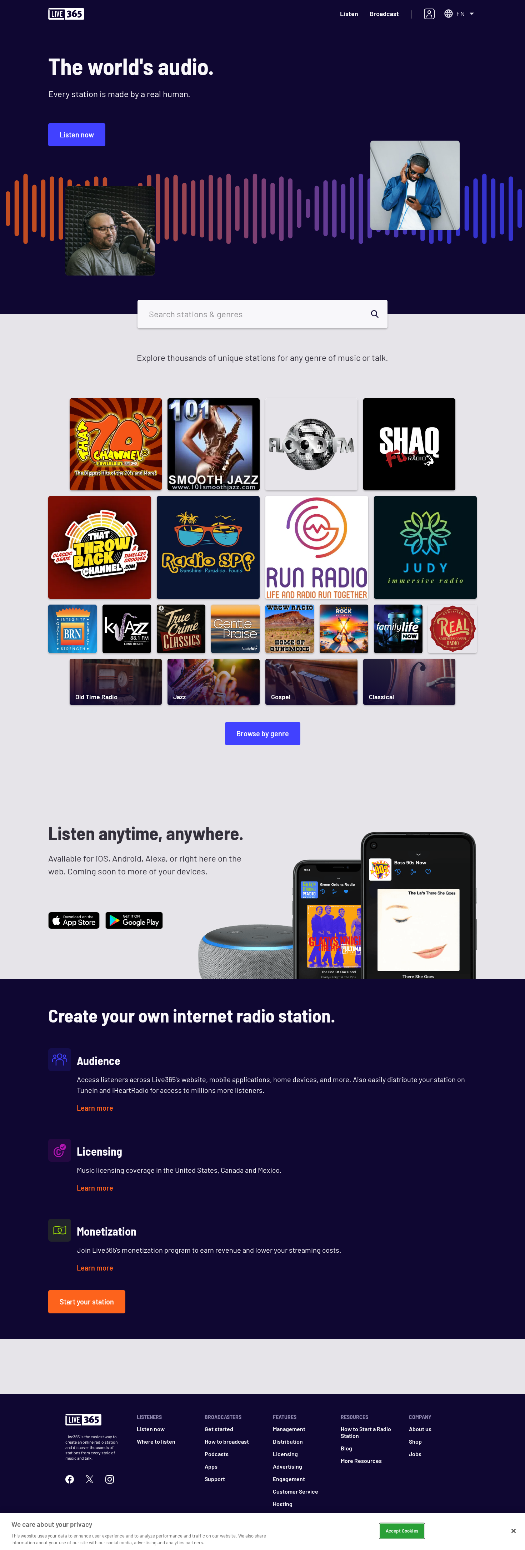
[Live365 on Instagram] (110, 1479)
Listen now (77, 134)
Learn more (95, 1108)
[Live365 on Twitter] (90, 1479)
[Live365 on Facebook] (70, 1479)
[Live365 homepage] (66, 15)
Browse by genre (262, 733)
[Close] (513, 1531)
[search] (379, 314)
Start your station (87, 1301)
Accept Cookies (402, 1531)
